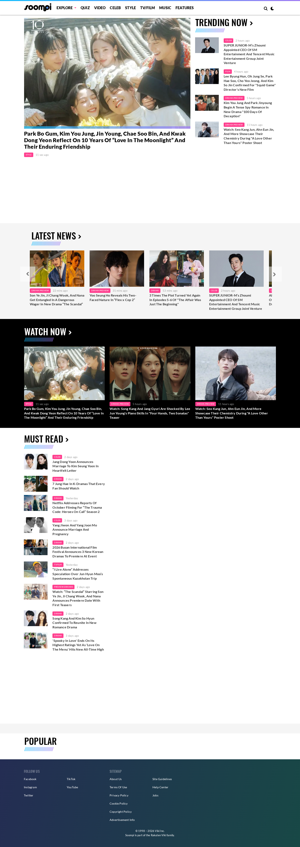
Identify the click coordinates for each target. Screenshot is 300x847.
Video (100, 8)
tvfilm (58, 564)
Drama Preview (234, 98)
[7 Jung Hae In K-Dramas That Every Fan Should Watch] (36, 484)
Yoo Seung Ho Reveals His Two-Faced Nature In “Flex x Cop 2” (113, 297)
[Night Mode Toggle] (272, 9)
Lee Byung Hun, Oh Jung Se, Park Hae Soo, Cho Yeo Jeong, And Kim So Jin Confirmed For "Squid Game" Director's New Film (250, 82)
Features (185, 8)
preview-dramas (63, 587)
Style (130, 8)
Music (165, 8)
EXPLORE (65, 8)
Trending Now (221, 22)
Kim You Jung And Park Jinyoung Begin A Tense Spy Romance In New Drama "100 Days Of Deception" (248, 109)
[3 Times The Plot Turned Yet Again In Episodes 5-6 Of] (176, 268)
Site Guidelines (162, 779)
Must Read (43, 438)
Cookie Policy (119, 803)
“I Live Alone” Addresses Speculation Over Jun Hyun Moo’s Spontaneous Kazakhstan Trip (77, 573)
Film (227, 71)
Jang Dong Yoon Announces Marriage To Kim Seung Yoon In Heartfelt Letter (75, 466)
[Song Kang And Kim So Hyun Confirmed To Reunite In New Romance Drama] (36, 618)
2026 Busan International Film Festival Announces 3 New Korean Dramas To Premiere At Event (77, 551)
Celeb (115, 8)
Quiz (85, 8)
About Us (116, 779)
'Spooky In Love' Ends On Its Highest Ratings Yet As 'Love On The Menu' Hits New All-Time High (78, 645)
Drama (155, 290)
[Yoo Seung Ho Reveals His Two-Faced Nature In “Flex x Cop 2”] (117, 268)
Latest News (53, 235)
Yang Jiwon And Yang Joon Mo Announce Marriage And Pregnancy (74, 529)
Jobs (155, 795)
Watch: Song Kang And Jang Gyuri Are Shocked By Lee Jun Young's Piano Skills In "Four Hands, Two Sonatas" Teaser (150, 413)
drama (58, 479)
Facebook (30, 779)
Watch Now (45, 331)
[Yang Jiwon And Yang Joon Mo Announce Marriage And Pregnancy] (36, 525)
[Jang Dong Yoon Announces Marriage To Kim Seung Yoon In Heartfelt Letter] (36, 462)
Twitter (28, 795)
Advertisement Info (122, 820)
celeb (57, 457)
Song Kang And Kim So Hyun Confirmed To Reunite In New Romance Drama (74, 622)
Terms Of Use (118, 787)
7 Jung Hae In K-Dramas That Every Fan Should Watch (78, 486)
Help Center (160, 787)
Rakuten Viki (158, 835)
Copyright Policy (121, 811)
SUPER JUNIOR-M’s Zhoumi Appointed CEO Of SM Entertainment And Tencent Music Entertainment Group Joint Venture (249, 54)
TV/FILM (147, 8)
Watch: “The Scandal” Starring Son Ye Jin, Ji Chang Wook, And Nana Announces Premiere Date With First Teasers (77, 598)
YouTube (72, 787)
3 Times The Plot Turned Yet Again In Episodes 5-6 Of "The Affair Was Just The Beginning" (175, 299)
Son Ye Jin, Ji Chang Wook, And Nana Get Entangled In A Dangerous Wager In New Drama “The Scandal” (57, 299)
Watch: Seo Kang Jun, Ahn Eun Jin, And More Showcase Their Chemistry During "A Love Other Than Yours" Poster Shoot (249, 136)
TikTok (71, 779)
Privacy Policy (119, 795)
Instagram (30, 787)
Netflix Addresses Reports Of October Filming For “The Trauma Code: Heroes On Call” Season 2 (77, 507)
